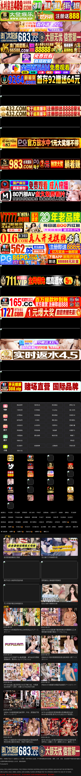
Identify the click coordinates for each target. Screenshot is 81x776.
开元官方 (27, 527)
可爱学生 (55, 425)
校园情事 (37, 446)
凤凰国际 (10, 517)
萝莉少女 (72, 405)
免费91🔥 (12, 531)
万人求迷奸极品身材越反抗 (13, 603)
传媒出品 (19, 440)
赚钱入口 (46, 531)
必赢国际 (3, 517)
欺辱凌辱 (19, 420)
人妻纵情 (55, 446)
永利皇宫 (57, 522)
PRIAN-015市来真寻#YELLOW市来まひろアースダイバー (21, 631)
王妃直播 (63, 517)
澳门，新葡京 (52, 527)
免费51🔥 (11, 527)
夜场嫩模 (18, 522)
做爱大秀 (68, 527)
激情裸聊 (3, 527)
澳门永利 (31, 512)
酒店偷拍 (48, 517)
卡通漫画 (19, 435)
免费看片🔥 (65, 522)
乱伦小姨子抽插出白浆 (50, 603)
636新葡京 (74, 522)
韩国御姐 (37, 415)
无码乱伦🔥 (19, 527)
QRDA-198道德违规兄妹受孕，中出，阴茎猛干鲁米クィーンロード (21, 713)
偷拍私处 (3, 522)
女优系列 (37, 425)
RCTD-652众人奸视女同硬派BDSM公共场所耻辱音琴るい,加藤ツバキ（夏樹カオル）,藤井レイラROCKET (59, 742)
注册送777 (54, 512)
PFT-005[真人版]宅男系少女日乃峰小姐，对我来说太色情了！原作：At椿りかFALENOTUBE (21, 686)
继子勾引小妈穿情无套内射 (13, 580)
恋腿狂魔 (72, 425)
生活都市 (19, 446)
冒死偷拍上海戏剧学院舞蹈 (51, 580)
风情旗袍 (19, 430)
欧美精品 (55, 405)
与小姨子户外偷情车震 (50, 557)
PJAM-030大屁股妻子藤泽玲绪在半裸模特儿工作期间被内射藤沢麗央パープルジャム (59, 631)
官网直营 (24, 512)
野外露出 (72, 420)
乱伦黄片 (70, 517)
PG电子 (39, 512)
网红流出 (55, 420)
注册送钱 (45, 512)
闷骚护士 (72, 430)
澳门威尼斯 (4, 531)
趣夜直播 (10, 522)
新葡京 (67, 512)
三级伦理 (19, 410)
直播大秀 (75, 527)
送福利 (61, 512)
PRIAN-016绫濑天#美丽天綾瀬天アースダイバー (59, 685)
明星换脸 (37, 430)
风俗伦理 (72, 446)
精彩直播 (34, 517)
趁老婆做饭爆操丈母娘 (12, 557)
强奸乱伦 (37, 405)
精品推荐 (19, 405)
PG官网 (10, 512)
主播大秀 (55, 517)
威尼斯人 (3, 512)
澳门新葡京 (33, 522)
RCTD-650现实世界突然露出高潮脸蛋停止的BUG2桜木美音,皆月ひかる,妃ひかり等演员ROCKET (57, 714)
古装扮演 (19, 425)
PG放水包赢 (19, 517)
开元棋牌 (17, 512)
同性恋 (72, 440)
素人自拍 (72, 410)
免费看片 (60, 527)
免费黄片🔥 (38, 531)
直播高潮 (27, 517)
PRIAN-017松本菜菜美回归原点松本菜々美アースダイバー (59, 658)
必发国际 (25, 522)
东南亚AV (72, 415)
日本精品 (37, 410)
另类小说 (19, 451)
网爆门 (72, 435)
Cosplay (54, 410)
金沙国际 (43, 527)
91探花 (37, 420)
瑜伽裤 (55, 430)
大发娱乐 (41, 522)
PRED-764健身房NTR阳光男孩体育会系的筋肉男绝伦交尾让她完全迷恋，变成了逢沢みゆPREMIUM (21, 742)
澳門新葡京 (49, 522)
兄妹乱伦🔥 (29, 531)
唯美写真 (55, 435)
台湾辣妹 (19, 415)
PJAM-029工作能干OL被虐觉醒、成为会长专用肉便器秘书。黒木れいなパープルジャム (21, 658)
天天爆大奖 (35, 527)
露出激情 (37, 435)
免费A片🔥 (20, 531)
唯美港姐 (55, 415)
